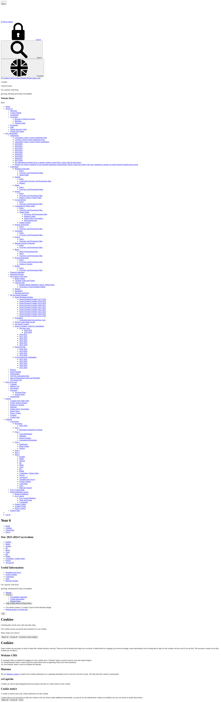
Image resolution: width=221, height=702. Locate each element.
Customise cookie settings (28, 637)
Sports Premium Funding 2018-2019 (32, 301)
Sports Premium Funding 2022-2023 (32, 310)
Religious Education (22, 169)
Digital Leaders (25, 223)
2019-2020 (28, 332)
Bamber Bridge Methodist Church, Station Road (36, 285)
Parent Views (15, 411)
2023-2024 (23, 341)
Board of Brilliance (22, 494)
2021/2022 (19, 148)
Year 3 (17, 442)
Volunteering (14, 397)
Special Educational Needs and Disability (25, 378)
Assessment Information (28, 440)
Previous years (24, 328)
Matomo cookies (13, 674)
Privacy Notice (15, 413)
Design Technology (22, 225)
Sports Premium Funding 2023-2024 (32, 312)
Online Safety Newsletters (33, 218)
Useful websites (25, 482)
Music (17, 249)
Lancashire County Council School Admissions (32, 142)
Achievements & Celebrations (25, 357)
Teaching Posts (20, 392)
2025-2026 (23, 345)
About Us (9, 109)
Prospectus (14, 125)
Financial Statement (17, 272)
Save (21, 700)
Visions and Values (17, 131)
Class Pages (14, 421)
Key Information (12, 133)
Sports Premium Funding (24, 297)
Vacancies (13, 390)
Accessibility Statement (18, 597)
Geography (19, 231)
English (17, 177)
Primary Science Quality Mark (30, 198)
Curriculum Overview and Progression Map (35, 181)
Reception (18, 423)
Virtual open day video (18, 129)
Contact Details (15, 113)
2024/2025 (19, 154)
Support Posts (20, 394)
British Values (20, 278)
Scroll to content (7, 22)
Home (8, 107)
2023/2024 (19, 152)
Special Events (20, 347)
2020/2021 (19, 146)
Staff (12, 127)
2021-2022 (23, 336)
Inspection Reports (17, 274)
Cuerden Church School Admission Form (30, 140)
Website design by (17, 609)
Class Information (25, 434)
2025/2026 (19, 156)
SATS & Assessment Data (19, 376)
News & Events (11, 382)
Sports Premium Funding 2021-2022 (32, 307)
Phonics (22, 183)
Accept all (13, 637)
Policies (17, 289)
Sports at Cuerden (25, 264)
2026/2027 (19, 158)
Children (9, 419)
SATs (21, 486)
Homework (23, 444)
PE (20, 463)
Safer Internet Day (30, 220)
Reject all (5, 637)
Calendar (13, 384)
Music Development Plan (28, 252)
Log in (38, 39)
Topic (21, 467)
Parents (8, 399)
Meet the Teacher (25, 488)
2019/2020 (19, 144)
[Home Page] (20, 78)
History (17, 237)
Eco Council (19, 496)
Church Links (20, 283)
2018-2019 (28, 330)
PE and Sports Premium (19, 295)
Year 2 (17, 432)
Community (14, 115)
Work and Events (25, 500)
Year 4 (17, 450)
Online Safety (24, 212)
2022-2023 (23, 339)
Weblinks (22, 436)
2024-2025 (23, 343)
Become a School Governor (25, 119)
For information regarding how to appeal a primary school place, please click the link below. (48, 162)
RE (20, 469)
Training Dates (20, 123)
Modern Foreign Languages (25, 243)
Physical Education (22, 258)
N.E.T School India (17, 490)
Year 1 (17, 428)
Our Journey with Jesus (18, 276)
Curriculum (14, 167)
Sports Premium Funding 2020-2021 (32, 305)
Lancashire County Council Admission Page (31, 138)
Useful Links (15, 417)
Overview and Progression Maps (31, 173)
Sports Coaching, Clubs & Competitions (29, 326)
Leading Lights (20, 506)
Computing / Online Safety (29, 473)
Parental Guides (29, 216)
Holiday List (14, 386)
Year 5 (17, 452)
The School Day (16, 380)
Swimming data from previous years (32, 320)
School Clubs (15, 511)
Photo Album (24, 446)
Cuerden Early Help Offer (19, 401)
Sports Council (20, 508)
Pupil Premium (15, 372)
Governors (14, 117)
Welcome (13, 111)
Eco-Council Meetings (27, 498)
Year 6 (17, 455)
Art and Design (20, 200)
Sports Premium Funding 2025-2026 (32, 316)
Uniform (13, 415)
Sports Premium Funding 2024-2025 (32, 314)
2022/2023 (19, 150)
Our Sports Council (22, 324)
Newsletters (14, 388)
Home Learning (25, 438)
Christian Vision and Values (25, 281)
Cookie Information (17, 599)
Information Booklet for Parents (30, 430)
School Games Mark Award (25, 322)
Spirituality (19, 291)
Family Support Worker (18, 403)
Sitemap (8, 592)
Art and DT (23, 477)
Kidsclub (13, 407)
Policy (21, 171)
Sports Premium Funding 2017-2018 (32, 299)
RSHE (17, 266)
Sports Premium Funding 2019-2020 (32, 303)
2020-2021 (23, 334)
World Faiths (24, 175)
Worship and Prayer (22, 293)
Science (17, 191)
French (21, 475)
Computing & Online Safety (25, 206)
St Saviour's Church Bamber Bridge (32, 287)
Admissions (14, 136)
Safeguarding (15, 374)
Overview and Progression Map (30, 196)
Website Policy (15, 601)
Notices (22, 448)
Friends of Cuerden (17, 405)
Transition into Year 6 (27, 479)
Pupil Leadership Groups (19, 492)
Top (3, 614)
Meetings (18, 121)
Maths (17, 185)
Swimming (19, 318)
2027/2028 (19, 160)
